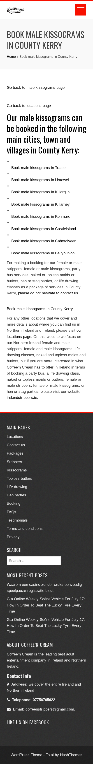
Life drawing (17, 487)
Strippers (14, 462)
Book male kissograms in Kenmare (40, 216)
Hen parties (16, 495)
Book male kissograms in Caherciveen (43, 241)
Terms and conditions (25, 528)
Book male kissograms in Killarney (40, 204)
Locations (15, 437)
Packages (15, 453)
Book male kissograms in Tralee (38, 168)
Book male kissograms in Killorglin (40, 192)
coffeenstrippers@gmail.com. (50, 709)
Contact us (16, 445)
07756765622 (44, 700)
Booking (13, 503)
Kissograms (17, 470)
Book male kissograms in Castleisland (43, 229)
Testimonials (17, 520)
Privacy (13, 537)
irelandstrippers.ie (22, 397)
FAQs (11, 512)
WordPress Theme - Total (32, 755)
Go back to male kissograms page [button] (36, 87)
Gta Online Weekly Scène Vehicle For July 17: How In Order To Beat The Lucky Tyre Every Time (46, 605)
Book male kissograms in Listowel (40, 180)
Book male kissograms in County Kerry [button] (40, 309)
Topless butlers (19, 478)
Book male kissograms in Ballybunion (42, 253)
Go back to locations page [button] (29, 106)
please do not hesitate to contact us (48, 293)
